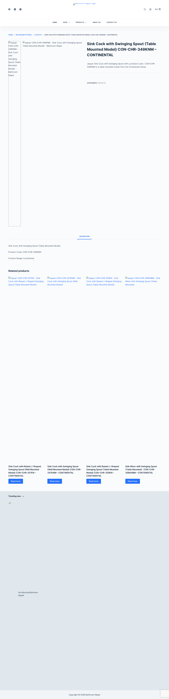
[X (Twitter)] (15, 9)
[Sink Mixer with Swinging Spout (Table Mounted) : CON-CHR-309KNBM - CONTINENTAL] (143, 369)
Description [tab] (84, 236)
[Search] (145, 9)
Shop (65, 22)
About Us (96, 22)
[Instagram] (20, 9)
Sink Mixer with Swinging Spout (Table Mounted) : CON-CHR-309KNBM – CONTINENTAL (141, 469)
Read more (16, 481)
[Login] (150, 9)
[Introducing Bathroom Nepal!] (12, 594)
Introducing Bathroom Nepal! (28, 594)
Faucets (102, 83)
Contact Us (112, 22)
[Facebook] (9, 9)
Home (54, 22)
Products (80, 22)
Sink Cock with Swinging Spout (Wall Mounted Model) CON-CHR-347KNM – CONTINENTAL (64, 469)
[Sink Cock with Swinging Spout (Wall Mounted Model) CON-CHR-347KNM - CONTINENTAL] (65, 369)
